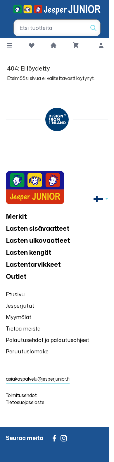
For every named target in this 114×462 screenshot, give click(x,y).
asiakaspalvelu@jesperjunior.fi (38, 379)
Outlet (16, 276)
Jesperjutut (20, 305)
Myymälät (18, 317)
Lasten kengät (28, 252)
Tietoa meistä (23, 328)
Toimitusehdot (21, 395)
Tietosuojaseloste (25, 402)
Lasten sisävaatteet (38, 228)
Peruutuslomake (27, 351)
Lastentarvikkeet (33, 264)
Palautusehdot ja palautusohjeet (47, 340)
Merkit (16, 216)
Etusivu (15, 294)
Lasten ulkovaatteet (38, 240)
